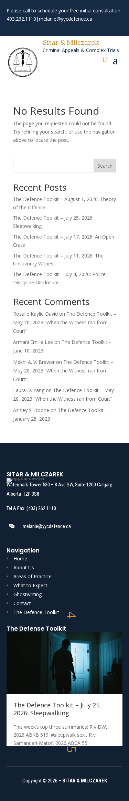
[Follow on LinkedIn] (36, 28)
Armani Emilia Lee (33, 342)
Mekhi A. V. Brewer (34, 362)
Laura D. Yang (28, 390)
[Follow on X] (24, 28)
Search (104, 165)
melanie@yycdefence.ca (65, 18)
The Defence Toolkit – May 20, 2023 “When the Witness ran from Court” (64, 322)
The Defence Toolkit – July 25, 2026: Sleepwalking (57, 709)
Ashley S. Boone (31, 410)
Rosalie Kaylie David (35, 313)
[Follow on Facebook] (11, 28)
